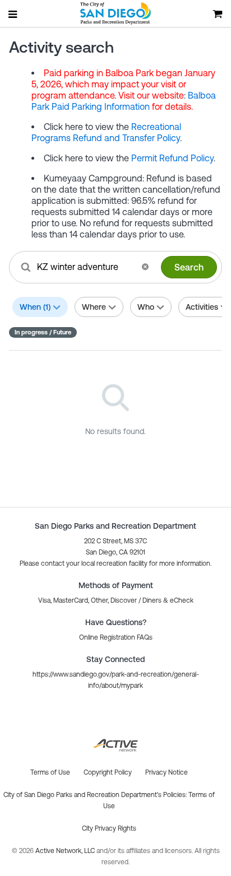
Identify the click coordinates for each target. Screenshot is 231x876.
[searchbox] (85, 266)
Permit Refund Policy (172, 158)
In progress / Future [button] (43, 332)
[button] (145, 267)
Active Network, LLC (65, 851)
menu (13, 14)
